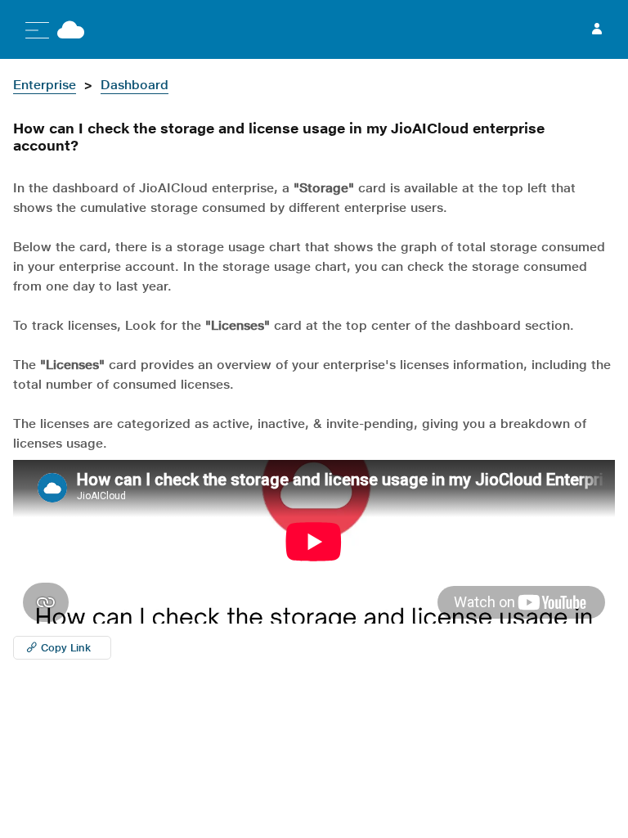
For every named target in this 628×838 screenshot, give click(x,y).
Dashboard (134, 84)
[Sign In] (597, 29)
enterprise (44, 84)
